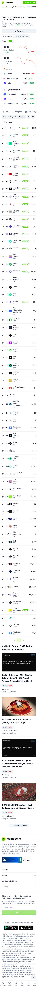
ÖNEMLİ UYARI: (7, 934)
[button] (21, 36)
